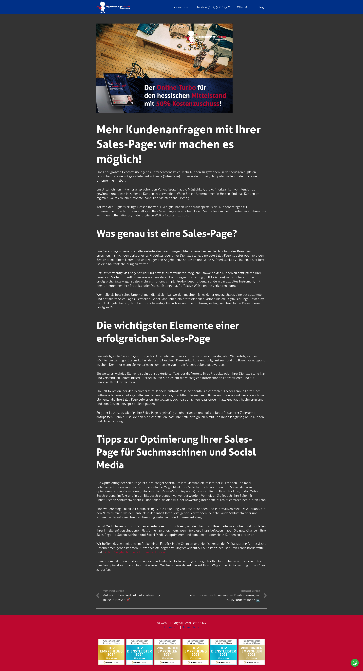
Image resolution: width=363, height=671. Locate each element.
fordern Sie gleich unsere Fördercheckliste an (135, 552)
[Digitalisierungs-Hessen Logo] (113, 7)
